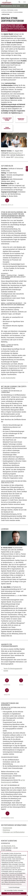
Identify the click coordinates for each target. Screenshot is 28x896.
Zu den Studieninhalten (8, 378)
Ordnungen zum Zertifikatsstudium (14, 832)
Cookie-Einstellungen (14, 887)
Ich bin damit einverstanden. (14, 893)
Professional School (12, 10)
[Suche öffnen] (19, 2)
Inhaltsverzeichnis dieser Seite (10, 6)
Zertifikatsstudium (7, 12)
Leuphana (3, 10)
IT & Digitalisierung (18, 12)
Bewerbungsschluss (15, 153)
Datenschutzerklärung (15, 884)
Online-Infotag (19, 157)
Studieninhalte (7, 828)
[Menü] (24, 2)
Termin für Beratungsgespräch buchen (13, 670)
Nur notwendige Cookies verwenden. (14, 890)
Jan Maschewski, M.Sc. (8, 846)
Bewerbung (6, 830)
